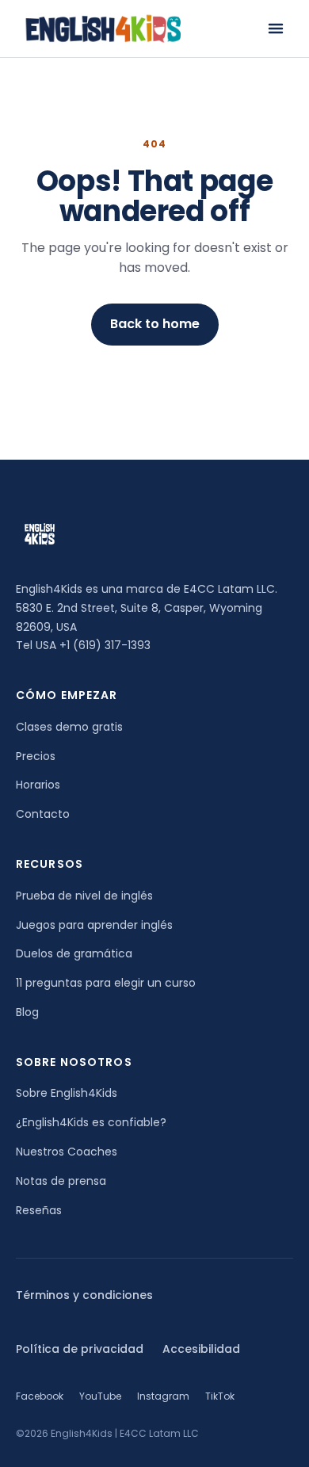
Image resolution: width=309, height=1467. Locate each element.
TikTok (220, 1396)
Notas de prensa (61, 1181)
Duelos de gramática (74, 953)
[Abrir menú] (275, 28)
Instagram (163, 1396)
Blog (27, 1012)
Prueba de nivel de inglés (84, 896)
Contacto (43, 814)
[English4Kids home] (101, 28)
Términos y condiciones (84, 1295)
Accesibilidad (201, 1349)
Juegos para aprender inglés (94, 925)
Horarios (38, 785)
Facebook (39, 1396)
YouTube (100, 1396)
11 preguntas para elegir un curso (106, 983)
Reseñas (39, 1210)
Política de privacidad (79, 1349)
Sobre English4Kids (66, 1093)
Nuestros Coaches (66, 1151)
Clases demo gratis (69, 727)
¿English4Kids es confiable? (91, 1122)
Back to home (155, 324)
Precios (35, 756)
